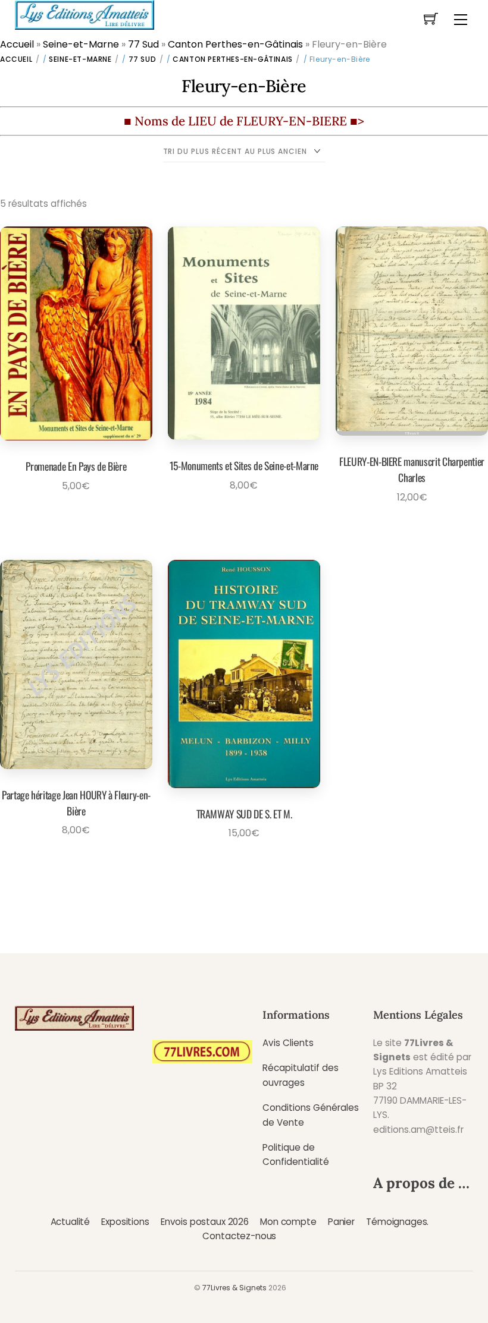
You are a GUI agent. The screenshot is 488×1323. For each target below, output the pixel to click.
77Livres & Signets (234, 1288)
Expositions (125, 1221)
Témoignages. (397, 1221)
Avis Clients (288, 1043)
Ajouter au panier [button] (72, 513)
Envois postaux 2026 (205, 1221)
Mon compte (288, 1221)
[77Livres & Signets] (84, 13)
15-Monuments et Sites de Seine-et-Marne (244, 465)
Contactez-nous (239, 1236)
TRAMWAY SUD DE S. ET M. (244, 813)
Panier (341, 1221)
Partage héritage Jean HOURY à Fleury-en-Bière (76, 802)
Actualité (70, 1221)
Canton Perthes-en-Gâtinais (235, 44)
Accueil (17, 44)
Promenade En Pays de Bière (76, 466)
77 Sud (143, 44)
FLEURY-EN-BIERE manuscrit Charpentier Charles (411, 468)
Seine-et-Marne (81, 44)
